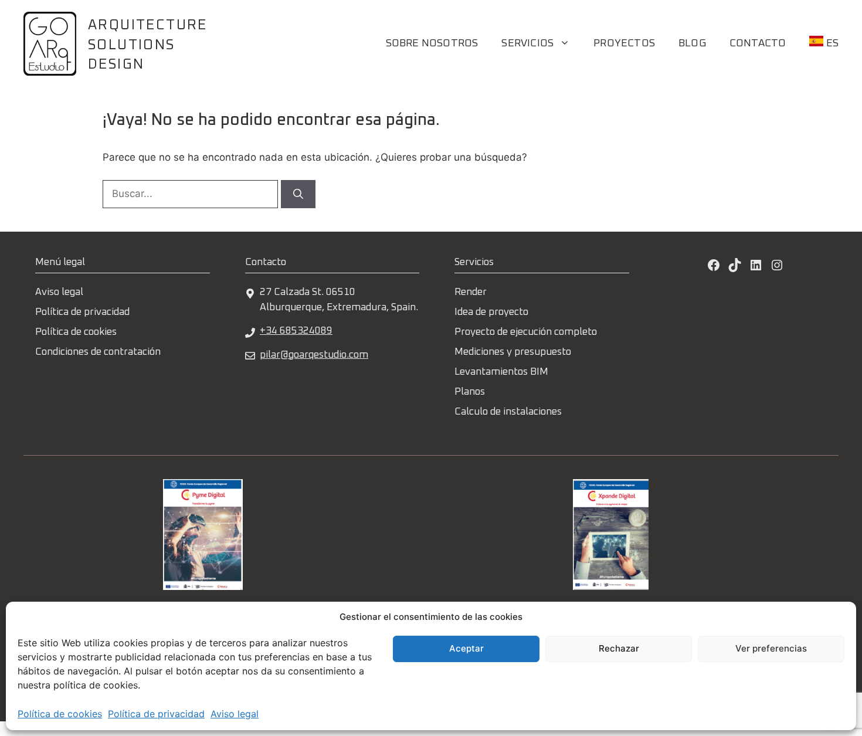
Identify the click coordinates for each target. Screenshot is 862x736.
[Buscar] (298, 194)
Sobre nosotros (432, 43)
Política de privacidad (156, 714)
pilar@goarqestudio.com (314, 355)
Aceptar (466, 648)
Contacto (757, 43)
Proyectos (624, 43)
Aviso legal (235, 714)
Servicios (527, 43)
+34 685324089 (296, 331)
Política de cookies (60, 714)
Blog (692, 43)
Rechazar (619, 648)
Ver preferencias (771, 648)
